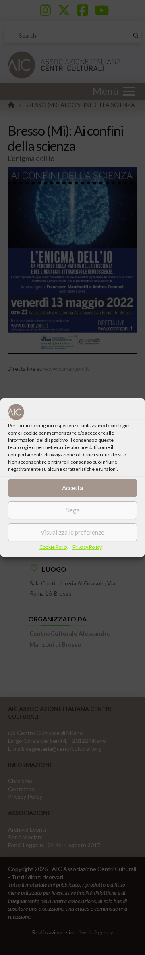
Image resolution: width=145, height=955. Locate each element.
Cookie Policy (53, 547)
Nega (72, 510)
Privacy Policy (87, 547)
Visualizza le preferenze (72, 532)
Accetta (72, 487)
